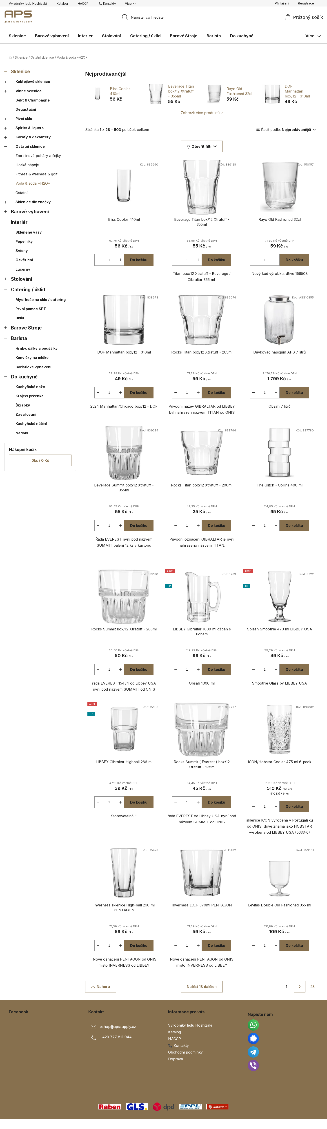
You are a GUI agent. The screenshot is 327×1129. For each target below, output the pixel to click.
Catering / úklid (28, 289)
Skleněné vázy (29, 232)
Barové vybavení (30, 211)
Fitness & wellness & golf (37, 174)
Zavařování (26, 414)
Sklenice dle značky (33, 202)
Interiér (19, 222)
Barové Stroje (26, 328)
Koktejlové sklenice (33, 81)
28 (312, 986)
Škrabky (23, 405)
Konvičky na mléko (32, 357)
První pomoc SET (31, 309)
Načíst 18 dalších (202, 986)
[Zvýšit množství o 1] (120, 259)
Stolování (21, 279)
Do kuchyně (24, 377)
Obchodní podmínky (185, 1052)
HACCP (83, 3)
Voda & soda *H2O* (33, 183)
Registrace (306, 3)
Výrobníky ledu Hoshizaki (28, 3)
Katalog (62, 3)
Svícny (22, 250)
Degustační (26, 109)
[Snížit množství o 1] (98, 259)
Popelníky (24, 241)
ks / (40, 460)
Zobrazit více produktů (200, 112)
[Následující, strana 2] (299, 986)
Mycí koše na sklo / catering (41, 299)
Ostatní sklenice (30, 146)
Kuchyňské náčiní (31, 423)
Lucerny (23, 269)
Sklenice (20, 71)
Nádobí (22, 433)
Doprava (175, 1059)
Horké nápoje (27, 165)
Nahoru (103, 986)
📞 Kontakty (107, 3)
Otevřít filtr (201, 146)
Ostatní (21, 192)
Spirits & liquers (30, 128)
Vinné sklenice (29, 91)
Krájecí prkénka (30, 396)
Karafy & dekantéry (33, 137)
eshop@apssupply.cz (118, 1026)
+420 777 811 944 (116, 1037)
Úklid (20, 318)
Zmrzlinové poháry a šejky (38, 155)
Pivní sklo (24, 118)
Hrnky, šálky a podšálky (37, 348)
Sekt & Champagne (33, 100)
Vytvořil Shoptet (304, 1124)
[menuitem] (17, 36)
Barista (19, 338)
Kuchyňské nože (30, 386)
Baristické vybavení (33, 367)
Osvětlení (24, 260)
